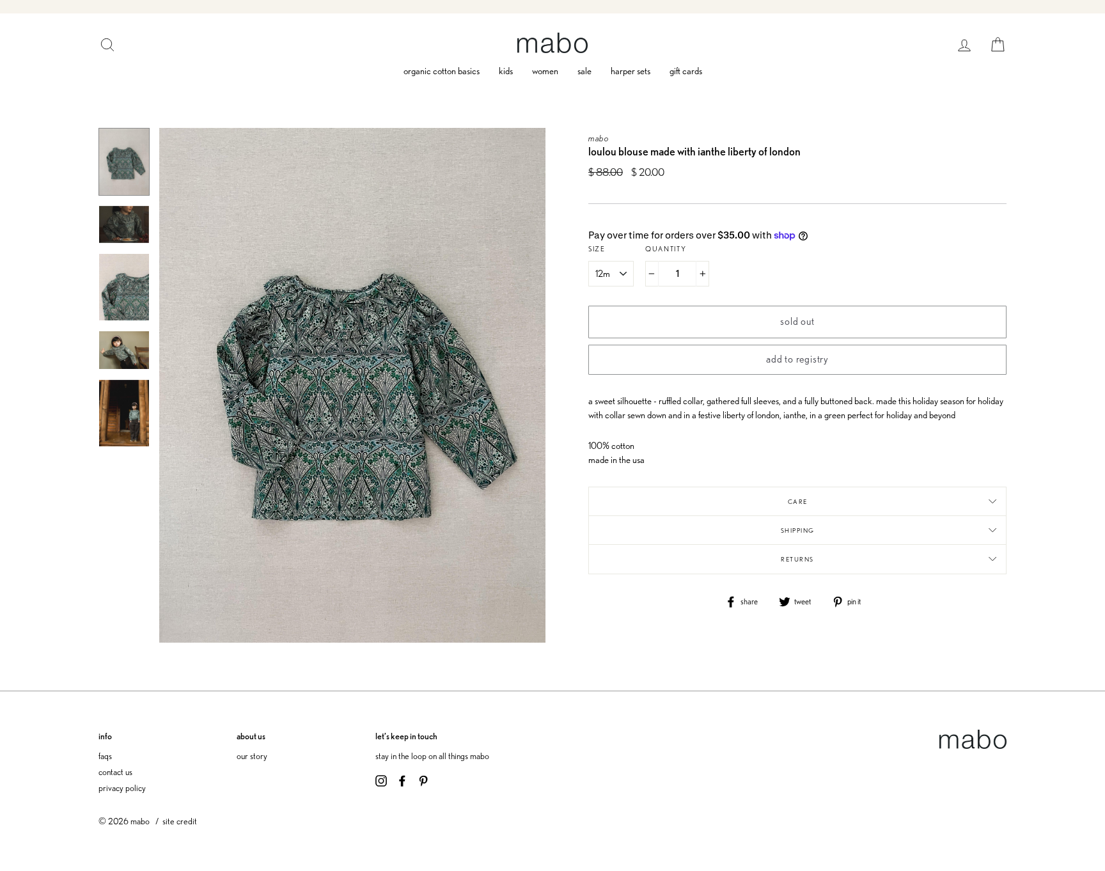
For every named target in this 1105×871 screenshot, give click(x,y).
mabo (598, 137)
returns (797, 559)
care (798, 501)
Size (597, 248)
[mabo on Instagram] (381, 779)
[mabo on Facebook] (402, 779)
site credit (179, 820)
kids (506, 71)
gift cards (686, 71)
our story (252, 755)
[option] (352, 385)
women (545, 71)
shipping (798, 530)
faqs (105, 755)
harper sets (630, 71)
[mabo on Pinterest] (423, 779)
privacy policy (122, 787)
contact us (115, 771)
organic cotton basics (442, 71)
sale (584, 71)
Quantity (666, 248)
